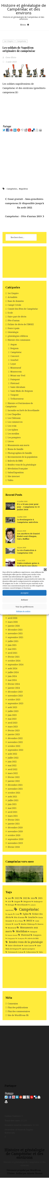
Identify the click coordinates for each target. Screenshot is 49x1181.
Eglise (26, 913)
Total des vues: (13, 1120)
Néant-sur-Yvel (17, 375)
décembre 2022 (15, 738)
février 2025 (14, 656)
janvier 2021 (14, 823)
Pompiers (37, 935)
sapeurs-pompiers (28, 949)
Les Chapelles (14, 414)
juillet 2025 (13, 641)
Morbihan (22, 931)
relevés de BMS (33, 938)
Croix (17, 914)
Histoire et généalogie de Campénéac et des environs (23, 9)
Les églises (13, 429)
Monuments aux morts (18, 445)
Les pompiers (14, 437)
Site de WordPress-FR (18, 1015)
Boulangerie (38, 902)
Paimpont (15, 379)
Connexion (13, 1003)
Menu (23, 24)
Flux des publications (18, 1007)
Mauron (40, 924)
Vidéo (10, 480)
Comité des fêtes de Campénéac (23, 308)
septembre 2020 (15, 839)
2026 (9, 902)
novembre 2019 (15, 843)
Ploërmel (14, 383)
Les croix (12, 425)
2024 (33, 898)
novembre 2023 (15, 695)
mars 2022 (13, 773)
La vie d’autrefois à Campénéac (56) (26, 551)
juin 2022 (12, 761)
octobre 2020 (14, 835)
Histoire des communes (19, 340)
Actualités (12, 297)
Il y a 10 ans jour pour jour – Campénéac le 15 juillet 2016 (28, 507)
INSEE (29, 920)
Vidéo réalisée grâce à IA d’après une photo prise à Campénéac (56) (28, 566)
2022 (17, 898)
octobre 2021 (14, 792)
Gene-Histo (10, 57)
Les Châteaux (14, 418)
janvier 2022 (14, 781)
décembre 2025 (15, 629)
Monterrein (16, 371)
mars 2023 (13, 726)
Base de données (16, 301)
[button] (45, 569)
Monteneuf (15, 367)
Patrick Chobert (12, 935)
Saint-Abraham (17, 387)
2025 (40, 898)
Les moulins (13, 433)
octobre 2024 (14, 660)
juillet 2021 (13, 800)
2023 (25, 898)
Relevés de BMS (15, 460)
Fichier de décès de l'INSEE (21, 324)
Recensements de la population (22, 457)
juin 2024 (12, 676)
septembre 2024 (15, 664)
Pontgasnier (11, 938)
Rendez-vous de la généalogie (22, 464)
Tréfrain (20, 952)
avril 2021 (12, 812)
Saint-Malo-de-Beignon (21, 391)
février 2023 (14, 730)
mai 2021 (12, 808)
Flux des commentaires (19, 1011)
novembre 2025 (15, 633)
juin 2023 (12, 715)
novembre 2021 (15, 788)
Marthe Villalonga (28, 924)
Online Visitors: (13, 1116)
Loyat (13, 363)
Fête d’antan (13, 320)
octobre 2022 (14, 746)
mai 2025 (12, 649)
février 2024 (14, 684)
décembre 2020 (15, 827)
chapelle (10, 914)
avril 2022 (12, 769)
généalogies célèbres (18, 336)
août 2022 (12, 753)
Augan (13, 344)
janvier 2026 (14, 625)
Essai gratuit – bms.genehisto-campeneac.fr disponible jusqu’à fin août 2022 (24, 203)
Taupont (14, 394)
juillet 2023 (13, 711)
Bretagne (11, 905)
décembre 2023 (15, 691)
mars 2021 (13, 816)
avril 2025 (12, 652)
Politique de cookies (23, 611)
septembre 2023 (15, 703)
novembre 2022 (15, 742)
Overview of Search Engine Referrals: (19, 1131)
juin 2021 (12, 804)
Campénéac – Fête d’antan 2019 (23, 216)
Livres (11, 441)
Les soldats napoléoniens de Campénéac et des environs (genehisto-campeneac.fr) (24, 88)
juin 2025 (12, 645)
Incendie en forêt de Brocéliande (23, 410)
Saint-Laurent (29, 946)
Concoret (14, 356)
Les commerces (15, 422)
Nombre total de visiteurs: (19, 1125)
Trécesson (12, 952)
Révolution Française (18, 468)
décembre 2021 (15, 785)
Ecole (10, 312)
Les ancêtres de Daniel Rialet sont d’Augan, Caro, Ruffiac (28, 536)
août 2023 (12, 707)
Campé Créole (14, 305)
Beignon (14, 348)
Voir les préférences (24, 606)
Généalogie (13, 332)
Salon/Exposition (16, 472)
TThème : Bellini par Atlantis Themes (24, 1173)
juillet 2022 (13, 757)
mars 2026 (13, 622)
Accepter (25, 593)
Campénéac (21, 41)
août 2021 (12, 796)
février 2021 (14, 819)
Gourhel (14, 360)
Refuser (24, 599)
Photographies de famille (20, 453)
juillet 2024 (13, 672)
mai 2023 (12, 718)
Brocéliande (22, 905)
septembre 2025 (15, 637)
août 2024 (12, 668)
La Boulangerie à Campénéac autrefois (27, 520)
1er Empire (8, 41)
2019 (9, 898)
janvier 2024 (14, 687)
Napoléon (23, 188)
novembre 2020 (15, 831)
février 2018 (14, 847)
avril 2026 (12, 618)
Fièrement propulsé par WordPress (24, 1170)
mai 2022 (12, 765)
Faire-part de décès (17, 316)
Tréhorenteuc (17, 398)
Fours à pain (13, 328)
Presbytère (21, 938)
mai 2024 (12, 680)
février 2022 (14, 777)
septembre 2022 (15, 750)
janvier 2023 (14, 734)
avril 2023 (12, 722)
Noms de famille (15, 449)
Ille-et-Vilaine (19, 921)
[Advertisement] (24, 109)
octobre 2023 (14, 699)
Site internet (14, 476)
